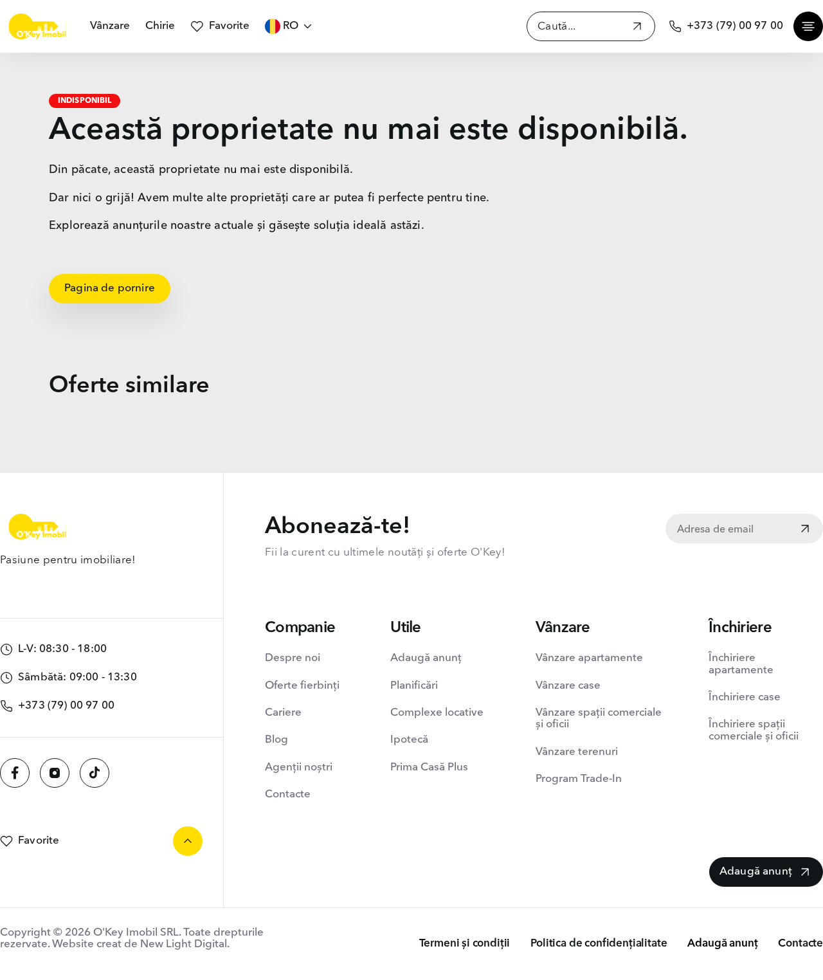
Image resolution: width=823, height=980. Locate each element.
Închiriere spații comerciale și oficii (754, 730)
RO (290, 26)
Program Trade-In (579, 779)
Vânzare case (568, 685)
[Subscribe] (805, 530)
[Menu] (808, 26)
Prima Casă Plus (429, 767)
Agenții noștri (298, 767)
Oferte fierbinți (302, 685)
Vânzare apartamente (589, 658)
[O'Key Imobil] (37, 26)
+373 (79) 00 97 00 (735, 26)
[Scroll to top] (188, 841)
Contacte (288, 794)
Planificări (414, 685)
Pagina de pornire (109, 288)
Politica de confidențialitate (598, 943)
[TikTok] (94, 773)
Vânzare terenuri (577, 752)
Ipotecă (409, 739)
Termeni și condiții (465, 943)
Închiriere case (745, 697)
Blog (276, 739)
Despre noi (292, 658)
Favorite (229, 26)
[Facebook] (15, 773)
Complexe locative (437, 712)
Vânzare (110, 26)
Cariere (283, 712)
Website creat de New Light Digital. (141, 944)
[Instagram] (54, 773)
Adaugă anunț (426, 658)
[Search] (637, 28)
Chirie (160, 26)
